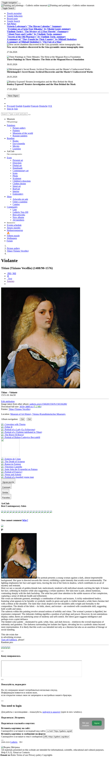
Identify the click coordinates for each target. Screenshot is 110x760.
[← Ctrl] (20, 437)
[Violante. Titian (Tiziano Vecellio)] (40, 387)
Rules (13, 755)
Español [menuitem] (26, 106)
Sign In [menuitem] (10, 109)
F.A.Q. (9, 752)
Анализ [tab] (10, 281)
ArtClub (14, 152)
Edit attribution (8, 401)
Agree (96, 723)
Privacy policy (35, 755)
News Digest (13, 96)
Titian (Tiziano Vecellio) (19, 409)
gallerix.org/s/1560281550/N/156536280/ (48, 404)
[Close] (29, 114)
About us (17, 752)
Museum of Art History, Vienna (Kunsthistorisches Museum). (38, 414)
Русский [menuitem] (11, 106)
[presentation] (58, 284)
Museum (12, 120)
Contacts (26, 752)
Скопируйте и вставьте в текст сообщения (21, 736)
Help (3, 752)
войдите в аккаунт (51, 712)
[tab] (11, 273)
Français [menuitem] (35, 106)
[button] (14, 13)
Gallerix (13, 742)
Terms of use (22, 755)
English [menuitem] (19, 106)
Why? (25, 520)
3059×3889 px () (30, 406)
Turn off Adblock (9, 639)
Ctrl (22, 419)
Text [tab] (9, 278)
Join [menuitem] (16, 109)
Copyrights (47, 755)
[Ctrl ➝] (11, 459)
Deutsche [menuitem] (43, 106)
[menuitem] (50, 106)
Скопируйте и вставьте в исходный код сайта (23, 731)
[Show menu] (19, 3)
